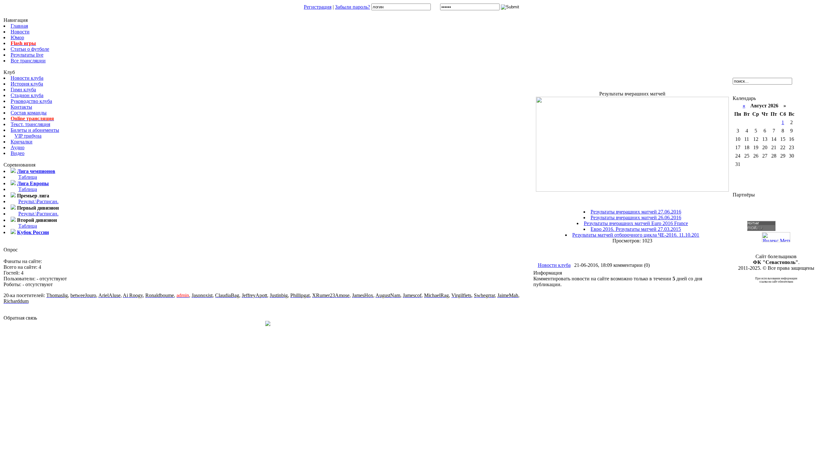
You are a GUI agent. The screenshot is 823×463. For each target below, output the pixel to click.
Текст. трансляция (30, 124)
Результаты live (27, 55)
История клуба (27, 83)
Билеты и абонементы (35, 130)
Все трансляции (28, 60)
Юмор (17, 37)
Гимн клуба (23, 89)
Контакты (21, 107)
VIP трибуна (27, 136)
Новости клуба (27, 78)
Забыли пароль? (352, 7)
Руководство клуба (31, 101)
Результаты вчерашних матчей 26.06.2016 (636, 217)
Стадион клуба (27, 95)
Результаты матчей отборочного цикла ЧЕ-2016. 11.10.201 (635, 235)
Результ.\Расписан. (38, 201)
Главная (19, 26)
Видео (17, 153)
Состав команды (29, 112)
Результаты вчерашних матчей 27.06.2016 (636, 211)
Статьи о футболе (30, 49)
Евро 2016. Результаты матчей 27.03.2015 (636, 229)
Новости (20, 31)
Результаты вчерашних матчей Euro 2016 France (636, 223)
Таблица (27, 177)
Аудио (17, 147)
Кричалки (21, 141)
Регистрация (317, 7)
